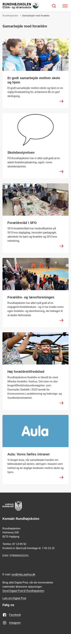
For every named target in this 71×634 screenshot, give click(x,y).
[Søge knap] (54, 6)
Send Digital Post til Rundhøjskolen (23, 590)
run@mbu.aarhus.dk (23, 574)
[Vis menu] (65, 6)
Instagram (15, 622)
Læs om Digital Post (14, 598)
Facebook (15, 614)
